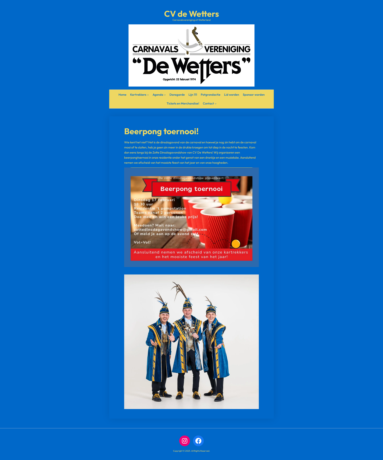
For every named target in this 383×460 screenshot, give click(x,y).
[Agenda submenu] (165, 95)
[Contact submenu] (215, 103)
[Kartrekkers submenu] (148, 95)
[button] (191, 217)
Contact (208, 103)
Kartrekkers (138, 94)
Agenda (158, 94)
